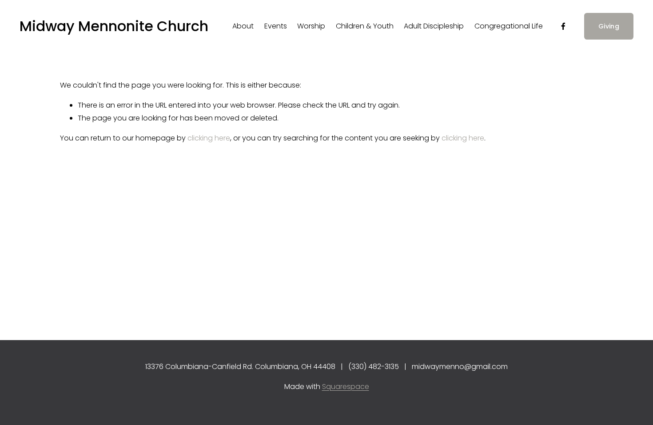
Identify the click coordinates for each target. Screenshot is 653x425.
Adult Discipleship (434, 26)
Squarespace (345, 386)
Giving (608, 26)
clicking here (208, 138)
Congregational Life (508, 26)
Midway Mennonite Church (114, 26)
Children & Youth (365, 26)
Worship (311, 26)
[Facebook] (563, 26)
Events (275, 26)
